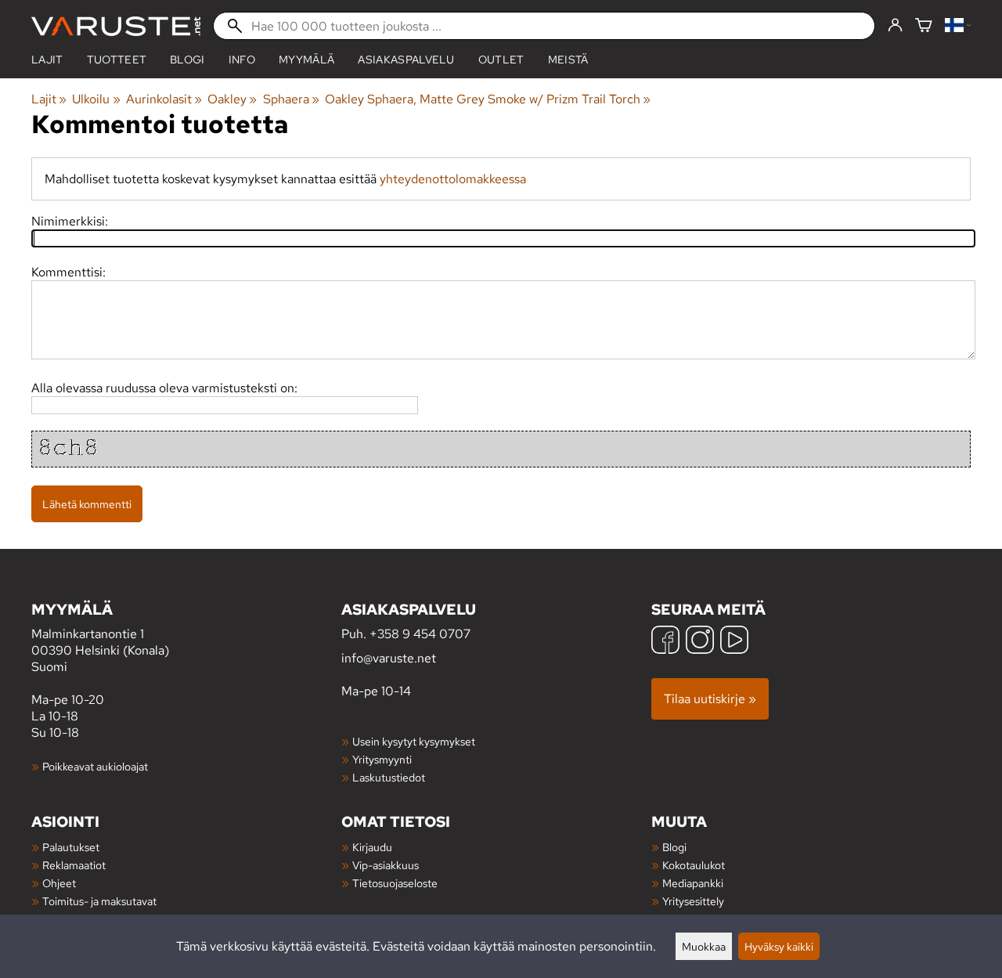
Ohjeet (59, 882)
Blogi (674, 846)
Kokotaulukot (693, 864)
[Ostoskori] (923, 26)
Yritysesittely (693, 900)
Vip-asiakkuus (385, 864)
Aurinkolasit (164, 99)
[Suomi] (958, 26)
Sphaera (291, 99)
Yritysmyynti (382, 759)
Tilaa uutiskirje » (710, 699)
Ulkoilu (96, 99)
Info (242, 59)
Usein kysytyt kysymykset (413, 741)
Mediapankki (692, 882)
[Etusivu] (115, 26)
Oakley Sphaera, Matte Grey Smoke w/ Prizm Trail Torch (488, 99)
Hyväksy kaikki (778, 946)
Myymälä (306, 59)
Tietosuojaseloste (395, 882)
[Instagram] (700, 642)
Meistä (568, 59)
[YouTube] (734, 642)
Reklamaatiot (74, 864)
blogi (187, 59)
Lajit (47, 59)
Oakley (232, 99)
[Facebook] (665, 642)
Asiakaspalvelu (406, 59)
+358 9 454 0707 (419, 634)
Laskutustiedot (388, 777)
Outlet (501, 59)
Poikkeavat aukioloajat (95, 766)
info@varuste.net (388, 658)
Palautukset (70, 846)
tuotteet (117, 59)
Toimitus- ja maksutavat (99, 900)
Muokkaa (704, 946)
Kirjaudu (372, 846)
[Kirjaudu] (895, 25)
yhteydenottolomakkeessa (453, 179)
